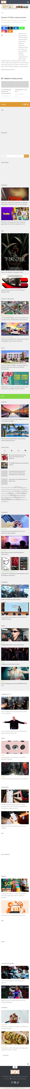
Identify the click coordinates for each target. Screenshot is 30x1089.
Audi (13, 487)
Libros (10, 493)
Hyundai (17, 491)
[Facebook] (4, 28)
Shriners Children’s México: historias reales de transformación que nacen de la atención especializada (14, 367)
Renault (13, 499)
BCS (16, 487)
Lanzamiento (4, 493)
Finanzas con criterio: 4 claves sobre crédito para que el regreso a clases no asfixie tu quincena (13, 895)
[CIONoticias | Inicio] (4, 2)
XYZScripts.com (22, 1088)
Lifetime (15, 493)
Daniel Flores (6, 20)
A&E (2, 487)
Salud (18, 499)
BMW (20, 487)
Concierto (9, 489)
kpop (27, 491)
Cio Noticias (5, 1055)
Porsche (22, 497)
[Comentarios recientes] (18, 450)
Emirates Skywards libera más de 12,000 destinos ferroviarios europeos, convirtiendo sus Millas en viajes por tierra (14, 806)
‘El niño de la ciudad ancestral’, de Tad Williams (14, 779)
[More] (10, 31)
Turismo (26, 499)
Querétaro (6, 499)
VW (5, 501)
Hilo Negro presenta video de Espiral (10, 664)
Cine (2, 13)
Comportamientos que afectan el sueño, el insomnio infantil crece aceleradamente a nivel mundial (17, 473)
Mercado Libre (4, 495)
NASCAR (18, 495)
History (9, 491)
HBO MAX (6, 491)
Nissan (16, 497)
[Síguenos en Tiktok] (28, 104)
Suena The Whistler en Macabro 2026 (12, 272)
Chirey (2, 489)
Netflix (12, 497)
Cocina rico (4, 1024)
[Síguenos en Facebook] (25, 104)
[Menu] (28, 2)
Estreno (19, 489)
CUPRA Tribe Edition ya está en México (11, 599)
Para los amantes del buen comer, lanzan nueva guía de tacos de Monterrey (17, 456)
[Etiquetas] (25, 450)
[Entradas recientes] (4, 450)
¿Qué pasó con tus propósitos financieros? (13, 915)
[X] (10, 28)
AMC (9, 487)
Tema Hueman (22, 1078)
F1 (23, 489)
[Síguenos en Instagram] (23, 104)
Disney (15, 489)
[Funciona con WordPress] (10, 1078)
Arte (11, 487)
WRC (7, 501)
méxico (8, 495)
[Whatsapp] (22, 28)
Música (13, 495)
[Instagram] (4, 31)
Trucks (22, 499)
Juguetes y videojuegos (7, 315)
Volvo (2, 501)
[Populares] (11, 450)
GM (3, 491)
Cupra (12, 489)
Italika (21, 491)
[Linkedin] (16, 28)
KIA (24, 491)
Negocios (7, 497)
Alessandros (5, 487)
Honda (13, 491)
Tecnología (4, 529)
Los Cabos (21, 493)
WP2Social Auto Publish (9, 1088)
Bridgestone (24, 487)
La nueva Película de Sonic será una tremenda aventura (6, 91)
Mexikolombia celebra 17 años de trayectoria (12, 645)
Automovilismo (4, 571)
